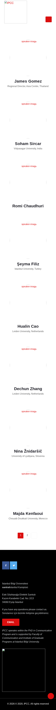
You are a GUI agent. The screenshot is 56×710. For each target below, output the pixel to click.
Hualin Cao (28, 326)
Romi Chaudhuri (28, 206)
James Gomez (28, 81)
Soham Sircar (28, 143)
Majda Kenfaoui (28, 513)
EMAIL (10, 622)
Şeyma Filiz (28, 264)
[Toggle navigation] (49, 19)
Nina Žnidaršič (28, 451)
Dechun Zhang (28, 389)
